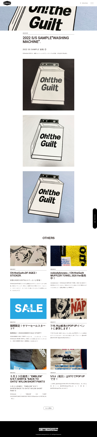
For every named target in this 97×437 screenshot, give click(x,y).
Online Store (85, 3)
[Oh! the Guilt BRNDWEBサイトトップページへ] (7, 1)
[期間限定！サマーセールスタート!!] (28, 320)
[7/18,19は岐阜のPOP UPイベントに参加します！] (68, 320)
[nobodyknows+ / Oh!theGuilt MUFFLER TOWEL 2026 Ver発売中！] (68, 269)
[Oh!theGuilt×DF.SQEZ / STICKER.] (28, 269)
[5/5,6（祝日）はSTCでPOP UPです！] (68, 374)
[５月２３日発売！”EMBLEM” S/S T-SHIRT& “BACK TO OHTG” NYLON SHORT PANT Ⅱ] (28, 374)
